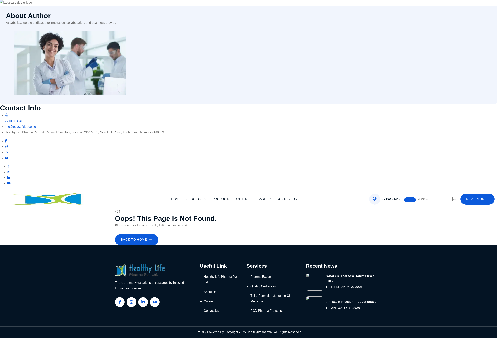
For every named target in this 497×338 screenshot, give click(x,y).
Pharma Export (260, 276)
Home (176, 199)
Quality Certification (263, 286)
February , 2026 (347, 286)
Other (241, 199)
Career (264, 199)
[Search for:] (435, 198)
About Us (194, 199)
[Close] (410, 199)
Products (221, 199)
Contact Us (287, 199)
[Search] (454, 199)
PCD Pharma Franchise (266, 310)
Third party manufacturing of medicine (270, 298)
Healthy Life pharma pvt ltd (220, 279)
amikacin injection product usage (351, 301)
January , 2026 (345, 307)
